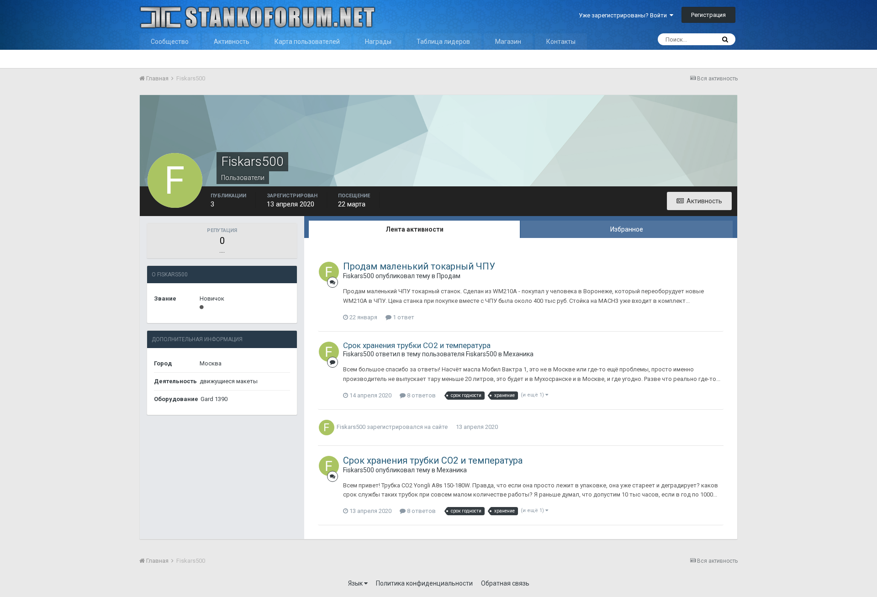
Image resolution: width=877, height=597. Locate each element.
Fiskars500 (358, 276)
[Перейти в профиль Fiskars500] (329, 272)
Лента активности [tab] (415, 229)
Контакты (561, 41)
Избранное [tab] (626, 229)
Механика (518, 354)
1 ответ (402, 317)
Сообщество (170, 41)
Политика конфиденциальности (424, 583)
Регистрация (708, 14)
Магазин (508, 41)
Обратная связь (505, 583)
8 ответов (421, 395)
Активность (231, 41)
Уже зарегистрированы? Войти (624, 15)
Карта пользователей (307, 41)
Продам (448, 276)
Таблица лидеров (443, 41)
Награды (378, 41)
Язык (356, 583)
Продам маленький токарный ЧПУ (419, 266)
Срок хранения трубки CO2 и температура (417, 345)
